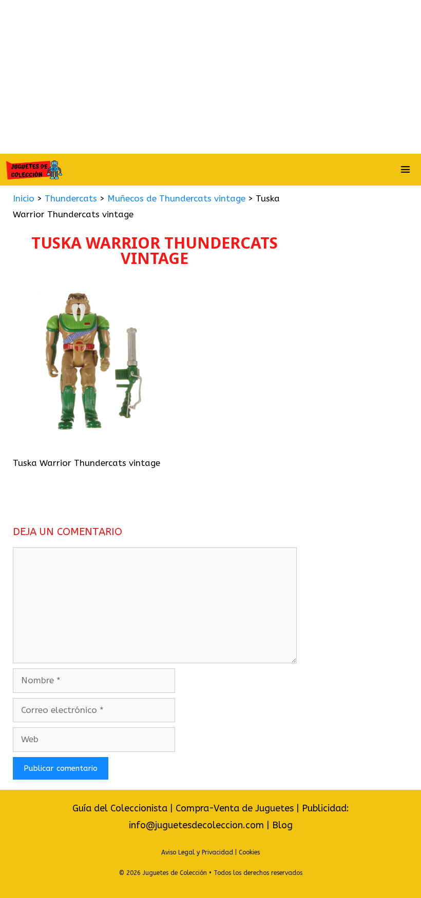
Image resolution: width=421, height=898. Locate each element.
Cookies (249, 852)
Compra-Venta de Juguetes (235, 808)
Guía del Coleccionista (119, 808)
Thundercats (71, 198)
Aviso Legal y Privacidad (197, 852)
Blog (282, 825)
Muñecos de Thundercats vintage (176, 198)
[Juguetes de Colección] (34, 170)
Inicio (23, 198)
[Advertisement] (210, 77)
